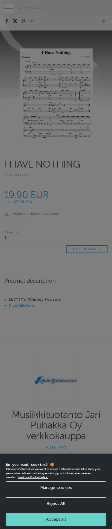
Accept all (56, 519)
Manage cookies (56, 487)
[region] (56, 491)
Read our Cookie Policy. (33, 477)
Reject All (56, 503)
